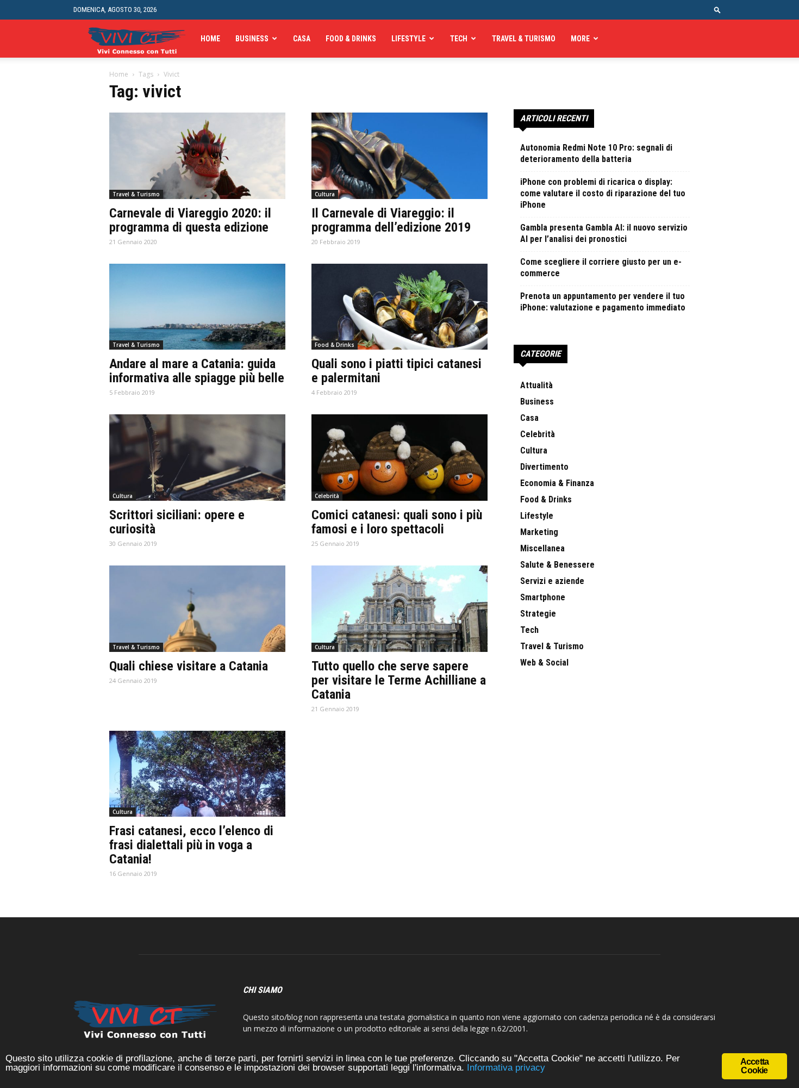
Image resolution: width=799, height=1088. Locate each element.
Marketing (539, 532)
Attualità (536, 385)
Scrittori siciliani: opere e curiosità (177, 522)
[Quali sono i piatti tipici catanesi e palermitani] (399, 307)
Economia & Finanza (557, 483)
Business (252, 38)
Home (210, 38)
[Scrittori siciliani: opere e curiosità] (197, 457)
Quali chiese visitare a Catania (188, 666)
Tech (458, 38)
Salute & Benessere (557, 564)
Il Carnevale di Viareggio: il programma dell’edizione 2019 (391, 220)
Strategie (538, 613)
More (580, 38)
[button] (717, 9)
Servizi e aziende (552, 581)
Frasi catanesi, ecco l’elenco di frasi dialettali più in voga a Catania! (191, 845)
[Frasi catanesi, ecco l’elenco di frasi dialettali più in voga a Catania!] (197, 774)
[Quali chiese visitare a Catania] (197, 608)
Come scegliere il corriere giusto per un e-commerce (601, 267)
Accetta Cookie (754, 1066)
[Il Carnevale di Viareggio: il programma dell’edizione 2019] (399, 156)
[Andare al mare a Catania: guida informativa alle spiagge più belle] (197, 307)
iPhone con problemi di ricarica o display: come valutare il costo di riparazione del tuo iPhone (602, 193)
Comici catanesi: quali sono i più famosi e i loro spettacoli (396, 522)
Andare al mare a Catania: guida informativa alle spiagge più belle (196, 371)
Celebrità (327, 496)
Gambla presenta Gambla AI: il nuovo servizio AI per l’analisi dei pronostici (604, 233)
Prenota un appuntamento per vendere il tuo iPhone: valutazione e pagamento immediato (602, 302)
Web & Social (544, 662)
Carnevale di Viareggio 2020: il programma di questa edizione (190, 220)
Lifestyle (408, 38)
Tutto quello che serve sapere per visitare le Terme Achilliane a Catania (398, 680)
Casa (301, 38)
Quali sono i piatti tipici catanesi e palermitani (396, 371)
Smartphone (542, 597)
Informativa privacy (506, 1067)
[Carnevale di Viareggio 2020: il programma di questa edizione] (197, 156)
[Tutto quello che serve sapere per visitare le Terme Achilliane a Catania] (399, 608)
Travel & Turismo (523, 38)
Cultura (325, 194)
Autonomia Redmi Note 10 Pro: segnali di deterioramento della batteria (596, 153)
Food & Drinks (351, 38)
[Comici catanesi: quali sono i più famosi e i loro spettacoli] (399, 457)
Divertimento (544, 467)
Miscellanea (542, 548)
